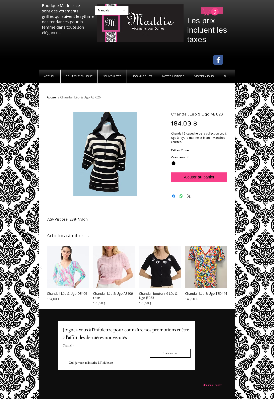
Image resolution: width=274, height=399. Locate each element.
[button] (211, 12)
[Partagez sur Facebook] (173, 196)
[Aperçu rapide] (68, 267)
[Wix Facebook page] (218, 60)
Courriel (68, 345)
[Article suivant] (232, 267)
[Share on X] (189, 196)
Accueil (52, 97)
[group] (137, 276)
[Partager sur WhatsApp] (181, 196)
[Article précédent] (41, 267)
